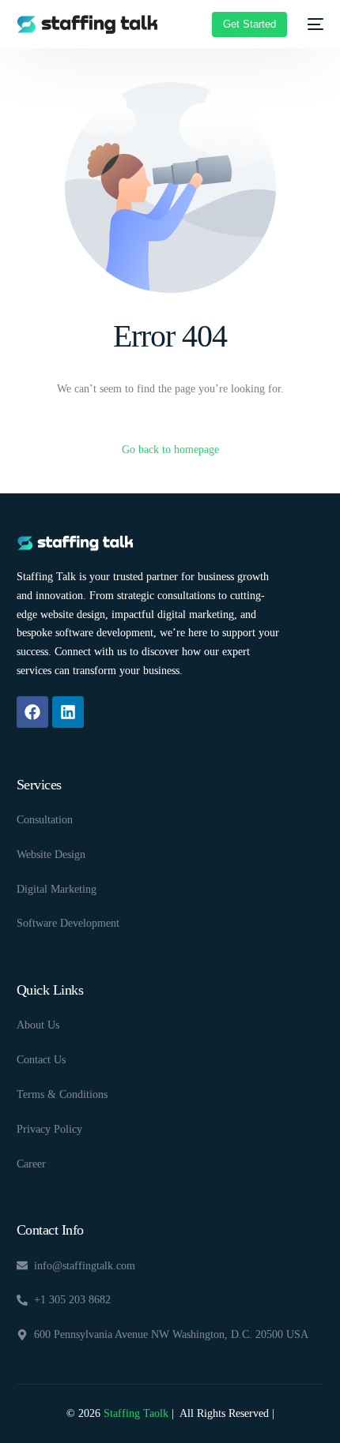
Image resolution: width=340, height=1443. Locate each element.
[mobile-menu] (313, 24)
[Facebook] (32, 712)
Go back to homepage (170, 449)
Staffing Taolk (134, 1413)
